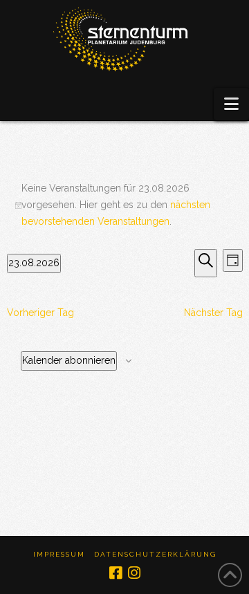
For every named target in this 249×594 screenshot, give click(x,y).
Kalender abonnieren (69, 360)
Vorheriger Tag (40, 312)
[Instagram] (134, 573)
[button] (231, 104)
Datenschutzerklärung (155, 554)
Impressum (59, 554)
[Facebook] (115, 573)
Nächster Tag (213, 312)
